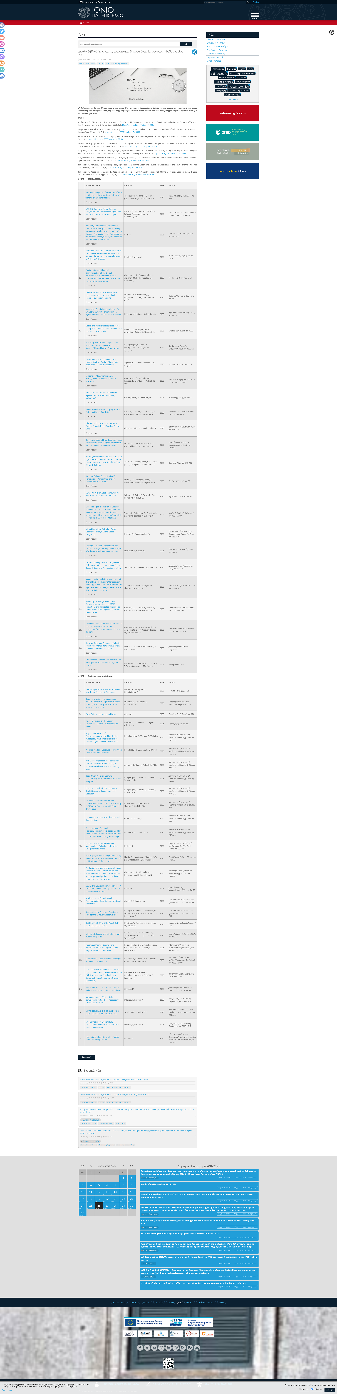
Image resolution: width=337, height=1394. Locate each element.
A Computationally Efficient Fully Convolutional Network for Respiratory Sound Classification (102, 1000)
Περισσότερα (7, 1390)
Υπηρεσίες (159, 1302)
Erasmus (231, 68)
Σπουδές (146, 1302)
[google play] (190, 1347)
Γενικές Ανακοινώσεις (87, 64)
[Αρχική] (80, 23)
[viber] (175, 1347)
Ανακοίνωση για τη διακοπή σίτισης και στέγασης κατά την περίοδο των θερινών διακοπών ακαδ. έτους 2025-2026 (198, 1222)
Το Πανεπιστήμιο (119, 1302)
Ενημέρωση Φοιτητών (216, 43)
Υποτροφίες (218, 68)
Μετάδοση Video (214, 61)
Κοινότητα (135, 1302)
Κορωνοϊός (241, 78)
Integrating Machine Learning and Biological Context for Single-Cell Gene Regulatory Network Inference (102, 948)
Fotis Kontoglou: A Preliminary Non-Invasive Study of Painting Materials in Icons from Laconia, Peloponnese (102, 362)
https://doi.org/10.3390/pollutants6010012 (128, 167)
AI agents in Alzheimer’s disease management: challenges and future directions (101, 379)
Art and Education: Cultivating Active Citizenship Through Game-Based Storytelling (101, 532)
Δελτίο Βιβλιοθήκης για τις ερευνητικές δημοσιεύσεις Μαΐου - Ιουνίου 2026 (180, 1233)
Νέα (87, 23)
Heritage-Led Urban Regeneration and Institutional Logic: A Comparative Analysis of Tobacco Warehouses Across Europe (104, 548)
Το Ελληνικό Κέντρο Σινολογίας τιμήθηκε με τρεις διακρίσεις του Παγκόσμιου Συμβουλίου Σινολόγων (193, 1283)
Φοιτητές (189, 1302)
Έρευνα (100, 64)
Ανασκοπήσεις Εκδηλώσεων (239, 91)
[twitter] (147, 1347)
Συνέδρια (221, 86)
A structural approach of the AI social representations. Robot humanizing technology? (101, 395)
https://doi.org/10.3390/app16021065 (138, 174)
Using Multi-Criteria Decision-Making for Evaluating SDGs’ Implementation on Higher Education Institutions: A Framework (104, 312)
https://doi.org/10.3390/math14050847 (134, 160)
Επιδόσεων (317, 1389)
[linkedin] (168, 1347)
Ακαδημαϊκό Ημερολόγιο (217, 46)
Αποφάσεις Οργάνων (106, 1145)
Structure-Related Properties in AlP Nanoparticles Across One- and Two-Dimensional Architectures (101, 479)
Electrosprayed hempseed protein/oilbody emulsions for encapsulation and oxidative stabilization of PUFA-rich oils (104, 858)
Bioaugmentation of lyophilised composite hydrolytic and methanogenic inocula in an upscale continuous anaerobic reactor (104, 443)
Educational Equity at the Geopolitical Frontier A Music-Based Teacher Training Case (103, 426)
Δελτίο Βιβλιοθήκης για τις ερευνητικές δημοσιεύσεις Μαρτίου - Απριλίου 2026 (114, 1079)
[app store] (197, 1347)
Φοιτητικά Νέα (239, 86)
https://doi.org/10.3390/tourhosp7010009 (122, 132)
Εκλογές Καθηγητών (243, 82)
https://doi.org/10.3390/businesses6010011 (107, 139)
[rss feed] (182, 1347)
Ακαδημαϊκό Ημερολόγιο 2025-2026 (158, 1184)
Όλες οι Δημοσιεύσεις (216, 39)
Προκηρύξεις (221, 91)
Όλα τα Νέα (233, 99)
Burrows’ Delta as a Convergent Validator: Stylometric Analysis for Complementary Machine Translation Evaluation (103, 646)
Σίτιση (250, 69)
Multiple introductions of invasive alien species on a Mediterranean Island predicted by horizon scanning (102, 295)
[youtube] (154, 1347)
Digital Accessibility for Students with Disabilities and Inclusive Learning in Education (101, 791)
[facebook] (140, 1347)
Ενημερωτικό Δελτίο (215, 57)
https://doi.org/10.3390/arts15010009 (170, 153)
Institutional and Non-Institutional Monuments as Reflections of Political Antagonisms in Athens (102, 846)
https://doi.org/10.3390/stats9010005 (138, 125)
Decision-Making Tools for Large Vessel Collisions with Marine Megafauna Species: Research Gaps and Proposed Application (104, 565)
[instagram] (161, 1347)
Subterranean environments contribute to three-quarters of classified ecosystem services (103, 662)
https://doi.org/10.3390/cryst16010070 (141, 146)
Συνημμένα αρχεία (91, 1120)
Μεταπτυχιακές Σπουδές (125, 1145)
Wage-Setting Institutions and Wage (101, 714)
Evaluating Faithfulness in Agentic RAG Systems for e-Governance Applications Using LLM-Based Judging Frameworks (102, 345)
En (256, 2)
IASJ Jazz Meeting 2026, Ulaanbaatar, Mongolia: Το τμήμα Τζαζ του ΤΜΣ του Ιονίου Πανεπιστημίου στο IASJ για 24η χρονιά (199, 1258)
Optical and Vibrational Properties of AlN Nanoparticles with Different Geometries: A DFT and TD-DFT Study (104, 328)
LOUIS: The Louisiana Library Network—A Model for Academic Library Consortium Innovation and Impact (103, 889)
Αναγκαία (305, 1389)
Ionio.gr (222, 1302)
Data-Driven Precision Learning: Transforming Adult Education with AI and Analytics (103, 779)
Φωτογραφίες (148, 1263)
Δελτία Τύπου (120, 1123)
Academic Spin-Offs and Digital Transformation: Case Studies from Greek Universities (103, 901)
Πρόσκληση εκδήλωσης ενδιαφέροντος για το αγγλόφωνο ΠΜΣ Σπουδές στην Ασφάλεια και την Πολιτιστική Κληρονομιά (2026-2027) (196, 1196)
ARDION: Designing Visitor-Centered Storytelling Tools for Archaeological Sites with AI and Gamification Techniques (103, 212)
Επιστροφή (86, 1057)
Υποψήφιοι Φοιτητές (206, 1302)
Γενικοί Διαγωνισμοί (227, 78)
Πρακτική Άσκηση (224, 81)
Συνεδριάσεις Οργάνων (217, 50)
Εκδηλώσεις (219, 74)
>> (131, 1165)
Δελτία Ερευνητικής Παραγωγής (117, 64)
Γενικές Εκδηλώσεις (106, 1123)
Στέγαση (242, 69)
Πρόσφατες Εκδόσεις (216, 53)
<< (82, 1165)
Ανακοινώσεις (233, 94)
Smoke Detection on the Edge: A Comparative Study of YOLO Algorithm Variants (102, 724)
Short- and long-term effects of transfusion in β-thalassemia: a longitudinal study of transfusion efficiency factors (104, 195)
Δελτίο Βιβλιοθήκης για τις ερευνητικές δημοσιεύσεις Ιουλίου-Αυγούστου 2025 (114, 1094)
